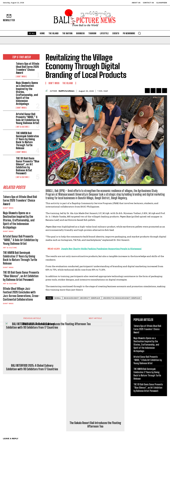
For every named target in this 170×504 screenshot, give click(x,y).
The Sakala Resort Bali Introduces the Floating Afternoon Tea (95, 424)
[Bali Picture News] (85, 18)
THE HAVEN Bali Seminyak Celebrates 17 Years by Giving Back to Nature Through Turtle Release (27, 140)
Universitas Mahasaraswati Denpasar (122, 298)
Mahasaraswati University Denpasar (82, 298)
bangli (58, 298)
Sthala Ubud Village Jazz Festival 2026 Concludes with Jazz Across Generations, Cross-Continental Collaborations (21, 294)
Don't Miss (21, 77)
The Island (67, 83)
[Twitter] (153, 90)
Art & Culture (22, 127)
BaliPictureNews (66, 91)
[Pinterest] (158, 90)
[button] (139, 33)
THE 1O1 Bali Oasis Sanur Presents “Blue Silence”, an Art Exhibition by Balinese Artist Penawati (27, 166)
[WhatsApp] (164, 90)
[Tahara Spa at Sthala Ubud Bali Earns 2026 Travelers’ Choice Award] (8, 67)
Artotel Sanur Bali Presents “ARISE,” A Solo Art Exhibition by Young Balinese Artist (27, 118)
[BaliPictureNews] (48, 91)
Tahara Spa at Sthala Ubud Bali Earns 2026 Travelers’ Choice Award (27, 68)
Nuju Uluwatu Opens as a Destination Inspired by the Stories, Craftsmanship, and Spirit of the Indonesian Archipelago (27, 93)
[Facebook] (147, 90)
